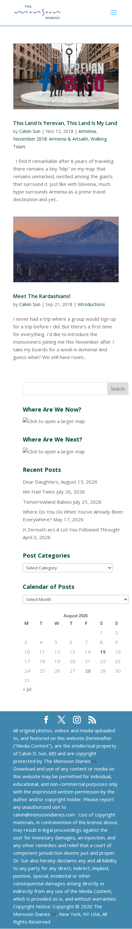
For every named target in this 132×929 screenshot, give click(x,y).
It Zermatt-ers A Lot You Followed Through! (71, 529)
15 (103, 651)
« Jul (27, 689)
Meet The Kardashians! (41, 296)
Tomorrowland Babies (47, 502)
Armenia (87, 131)
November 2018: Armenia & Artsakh (50, 139)
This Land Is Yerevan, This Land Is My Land (65, 123)
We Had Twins (39, 491)
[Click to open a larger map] (54, 421)
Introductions (91, 304)
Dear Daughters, (41, 482)
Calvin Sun (29, 131)
